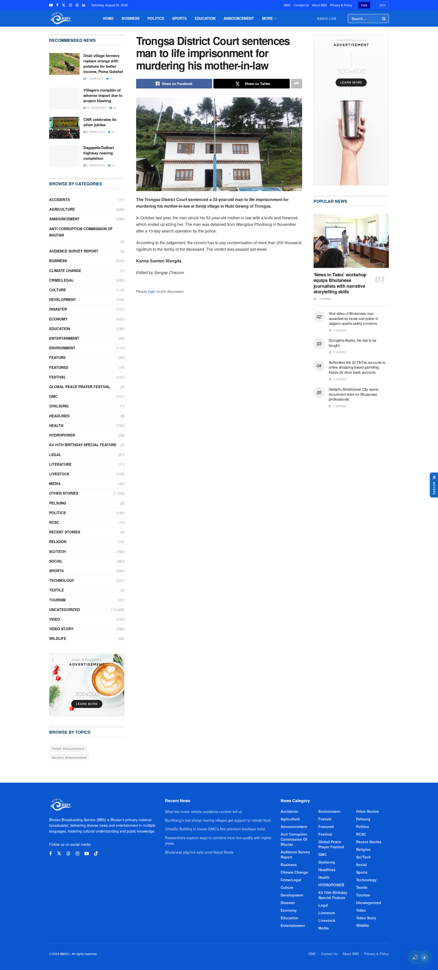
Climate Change (65, 270)
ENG (364, 5)
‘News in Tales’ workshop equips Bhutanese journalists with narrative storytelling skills (340, 283)
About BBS (319, 5)
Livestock (59, 473)
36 (112, 132)
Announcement (239, 18)
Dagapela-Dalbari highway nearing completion (98, 153)
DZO (382, 5)
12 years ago (96, 107)
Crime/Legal (61, 280)
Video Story (61, 628)
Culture (57, 289)
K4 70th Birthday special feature (82, 444)
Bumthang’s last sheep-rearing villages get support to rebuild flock (218, 820)
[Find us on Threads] (77, 5)
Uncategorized (64, 609)
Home (108, 18)
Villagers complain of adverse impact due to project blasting (102, 95)
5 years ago (95, 165)
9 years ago (95, 132)
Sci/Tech (57, 551)
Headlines (59, 415)
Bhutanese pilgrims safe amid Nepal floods (199, 852)
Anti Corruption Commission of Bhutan (81, 232)
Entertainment (64, 338)
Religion (57, 541)
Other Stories (63, 493)
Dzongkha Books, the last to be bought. (353, 343)
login (152, 291)
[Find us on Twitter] (63, 5)
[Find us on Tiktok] (96, 853)
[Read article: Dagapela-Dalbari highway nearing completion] (64, 156)
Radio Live (327, 18)
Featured (58, 367)
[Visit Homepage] (60, 18)
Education (205, 18)
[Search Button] (384, 18)
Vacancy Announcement (69, 757)
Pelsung (57, 503)
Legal (55, 454)
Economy (58, 318)
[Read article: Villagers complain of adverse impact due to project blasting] (64, 98)
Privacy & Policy (341, 5)
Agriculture (62, 209)
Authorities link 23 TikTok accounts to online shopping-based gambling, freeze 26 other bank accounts (357, 367)
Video (54, 619)
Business (130, 18)
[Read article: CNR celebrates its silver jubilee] (64, 128)
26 (112, 165)
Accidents (59, 199)
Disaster (58, 309)
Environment (62, 347)
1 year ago (94, 78)
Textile (56, 589)
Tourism (57, 599)
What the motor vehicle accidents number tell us (203, 811)
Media (55, 483)
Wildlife (57, 638)
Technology (61, 580)
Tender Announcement (68, 748)
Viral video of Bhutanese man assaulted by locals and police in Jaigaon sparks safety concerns (353, 318)
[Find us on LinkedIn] (83, 5)
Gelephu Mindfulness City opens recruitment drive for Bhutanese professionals (354, 394)
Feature (57, 357)
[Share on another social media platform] (296, 83)
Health (56, 425)
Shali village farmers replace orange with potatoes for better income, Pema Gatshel (103, 63)
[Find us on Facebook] (57, 5)
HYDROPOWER (62, 435)
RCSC (54, 522)
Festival (57, 377)
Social (56, 561)
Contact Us (301, 5)
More (267, 18)
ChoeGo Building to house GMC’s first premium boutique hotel (215, 828)
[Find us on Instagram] (70, 5)
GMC (287, 5)
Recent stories (64, 531)
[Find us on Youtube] (51, 5)
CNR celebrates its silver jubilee (99, 122)
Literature (60, 464)
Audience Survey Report (73, 251)
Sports (179, 18)
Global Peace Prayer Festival (80, 386)
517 (111, 78)
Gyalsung (59, 405)
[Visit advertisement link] (87, 685)
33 (114, 107)
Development (62, 299)
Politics (156, 18)
